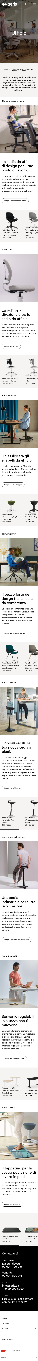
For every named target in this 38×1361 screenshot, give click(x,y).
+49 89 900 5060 (13, 1288)
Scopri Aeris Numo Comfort (15, 633)
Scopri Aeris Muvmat (12, 1204)
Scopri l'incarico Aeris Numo (15, 201)
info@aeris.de (10, 1285)
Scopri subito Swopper (13, 485)
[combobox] (19, 1351)
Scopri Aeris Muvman (12, 788)
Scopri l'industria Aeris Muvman (16, 939)
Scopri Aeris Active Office (14, 1058)
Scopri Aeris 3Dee (11, 346)
